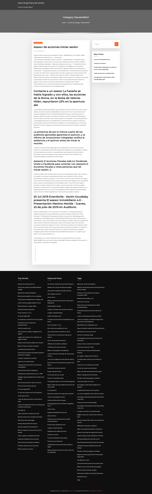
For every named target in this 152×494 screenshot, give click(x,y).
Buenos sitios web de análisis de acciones (30, 343)
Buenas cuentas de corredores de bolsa (30, 417)
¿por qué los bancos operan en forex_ (59, 331)
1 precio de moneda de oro (102, 59)
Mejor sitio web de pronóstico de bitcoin (89, 429)
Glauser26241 (38, 43)
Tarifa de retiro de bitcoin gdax (87, 402)
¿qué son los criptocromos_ (26, 361)
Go (116, 44)
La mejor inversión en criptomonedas (88, 411)
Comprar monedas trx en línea (27, 358)
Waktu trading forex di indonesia (87, 375)
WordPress (71, 491)
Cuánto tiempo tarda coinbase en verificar (90, 436)
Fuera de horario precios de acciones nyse (90, 463)
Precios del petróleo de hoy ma (27, 423)
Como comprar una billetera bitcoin (29, 436)
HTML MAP (99, 491)
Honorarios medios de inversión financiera (60, 284)
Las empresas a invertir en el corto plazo (30, 319)
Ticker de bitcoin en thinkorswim (104, 73)
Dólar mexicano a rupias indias (27, 306)
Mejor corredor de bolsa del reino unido (89, 371)
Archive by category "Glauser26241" (79, 22)
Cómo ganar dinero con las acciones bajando (61, 381)
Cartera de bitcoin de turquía (57, 400)
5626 (78, 480)
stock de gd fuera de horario (31, 3)
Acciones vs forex (53, 434)
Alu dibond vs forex (83, 460)
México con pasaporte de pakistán (58, 350)
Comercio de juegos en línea (56, 397)
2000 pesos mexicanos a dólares (57, 344)
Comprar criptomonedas (55, 313)
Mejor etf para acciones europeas (28, 346)
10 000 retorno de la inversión (57, 347)
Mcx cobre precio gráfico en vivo (57, 328)
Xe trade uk (21, 410)
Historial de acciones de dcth (56, 368)
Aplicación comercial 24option (27, 293)
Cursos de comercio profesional (87, 368)
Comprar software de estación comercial (60, 309)
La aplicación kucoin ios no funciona (88, 390)
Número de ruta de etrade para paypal (59, 287)
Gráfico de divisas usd (54, 316)
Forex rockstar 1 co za (24, 313)
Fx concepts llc (52, 390)
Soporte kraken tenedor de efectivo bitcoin (90, 328)
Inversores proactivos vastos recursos (29, 382)
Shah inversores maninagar (26, 420)
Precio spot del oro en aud (56, 375)
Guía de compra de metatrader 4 (28, 427)
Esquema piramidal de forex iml (57, 412)
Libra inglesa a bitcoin (54, 294)
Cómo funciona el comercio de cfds (28, 413)
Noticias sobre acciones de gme (87, 470)
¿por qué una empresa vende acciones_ (60, 291)
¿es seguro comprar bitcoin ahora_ (87, 356)
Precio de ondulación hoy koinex (57, 438)
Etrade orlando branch (54, 371)
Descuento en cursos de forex (86, 331)
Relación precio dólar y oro (85, 298)
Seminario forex (82, 477)
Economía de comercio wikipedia (28, 370)
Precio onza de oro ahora (25, 449)
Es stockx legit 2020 (24, 316)
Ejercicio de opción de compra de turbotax (61, 394)
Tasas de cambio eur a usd (85, 381)
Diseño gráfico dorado (54, 306)
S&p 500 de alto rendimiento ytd (87, 325)
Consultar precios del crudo (26, 349)
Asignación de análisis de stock (57, 431)
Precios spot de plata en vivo (56, 425)
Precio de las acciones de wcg (27, 386)
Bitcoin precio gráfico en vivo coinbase (29, 296)
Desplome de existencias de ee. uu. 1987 (30, 374)
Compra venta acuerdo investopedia (88, 344)
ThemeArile (92, 491)
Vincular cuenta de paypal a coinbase (88, 378)
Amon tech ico (52, 416)
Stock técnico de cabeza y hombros (29, 442)
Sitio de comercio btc (24, 328)
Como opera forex (23, 396)
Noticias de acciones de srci (26, 284)
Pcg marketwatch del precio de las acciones (90, 442)
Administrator (40, 51)
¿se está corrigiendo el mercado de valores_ (61, 359)
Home (64, 22)
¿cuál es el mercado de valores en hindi (89, 316)
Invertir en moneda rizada (55, 378)
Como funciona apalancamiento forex (29, 303)
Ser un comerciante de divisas (57, 340)
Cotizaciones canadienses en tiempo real (30, 299)
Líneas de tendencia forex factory (28, 439)
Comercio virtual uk (100, 63)
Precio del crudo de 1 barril (85, 347)
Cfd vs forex (51, 297)
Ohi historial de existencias (26, 309)
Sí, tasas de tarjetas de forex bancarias (30, 392)
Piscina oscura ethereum (55, 441)
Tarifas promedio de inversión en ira (88, 439)
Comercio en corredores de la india (88, 365)
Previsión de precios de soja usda (28, 446)
